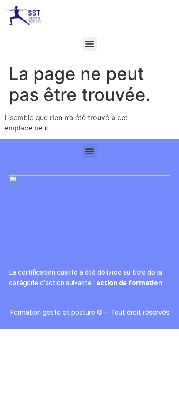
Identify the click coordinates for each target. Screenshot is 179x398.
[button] (90, 44)
